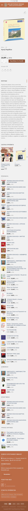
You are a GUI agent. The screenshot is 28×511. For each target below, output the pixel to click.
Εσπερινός (17, 164)
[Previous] (1, 160)
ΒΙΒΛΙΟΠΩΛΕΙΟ (5, 506)
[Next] (27, 160)
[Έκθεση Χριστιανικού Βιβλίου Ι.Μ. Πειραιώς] (14, 5)
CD (6, 47)
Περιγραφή (4, 81)
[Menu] (2, 5)
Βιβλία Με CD (5, 494)
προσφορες (13, 496)
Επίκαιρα (11, 494)
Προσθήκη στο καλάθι (16, 61)
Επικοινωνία (13, 506)
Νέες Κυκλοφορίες (18, 494)
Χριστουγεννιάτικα (6, 496)
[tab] (14, 81)
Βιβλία (2, 47)
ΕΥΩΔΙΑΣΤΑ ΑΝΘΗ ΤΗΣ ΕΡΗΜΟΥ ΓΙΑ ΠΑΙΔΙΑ (5, 165)
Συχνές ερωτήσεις (21, 506)
